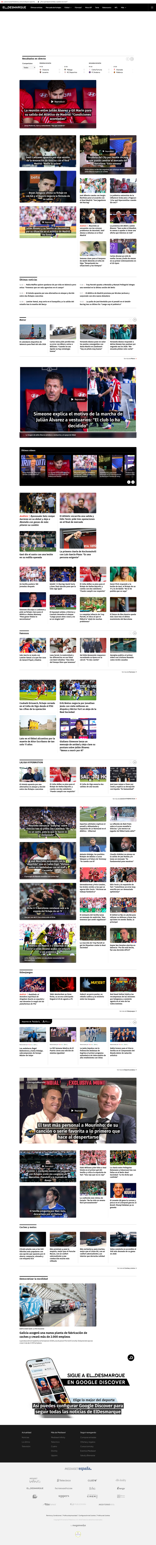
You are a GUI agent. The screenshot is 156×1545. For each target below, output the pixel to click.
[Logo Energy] (121, 1488)
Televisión (26, 1446)
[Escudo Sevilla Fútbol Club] (110, 16)
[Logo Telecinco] (64, 1480)
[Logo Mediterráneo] (107, 1504)
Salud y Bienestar (87, 1455)
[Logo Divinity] (121, 1480)
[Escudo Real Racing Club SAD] (84, 16)
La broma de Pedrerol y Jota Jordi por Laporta (19, 2)
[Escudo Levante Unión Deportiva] (71, 16)
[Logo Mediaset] (78, 1470)
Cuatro (54, 1446)
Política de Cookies (103, 1515)
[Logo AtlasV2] (49, 1504)
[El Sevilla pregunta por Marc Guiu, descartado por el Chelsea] (48, 1202)
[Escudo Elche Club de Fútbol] (54, 16)
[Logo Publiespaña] (78, 1504)
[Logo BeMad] (35, 1496)
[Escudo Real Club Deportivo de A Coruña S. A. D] (93, 16)
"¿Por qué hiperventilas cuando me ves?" (54, 2)
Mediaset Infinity (58, 1437)
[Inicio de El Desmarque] (14, 7)
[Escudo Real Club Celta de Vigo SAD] (45, 16)
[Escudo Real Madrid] (102, 16)
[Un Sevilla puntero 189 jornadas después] (33, 574)
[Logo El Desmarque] (35, 1488)
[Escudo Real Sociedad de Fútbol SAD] (106, 16)
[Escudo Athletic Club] (37, 16)
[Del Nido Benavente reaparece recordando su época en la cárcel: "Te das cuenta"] (93, 645)
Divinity (54, 1451)
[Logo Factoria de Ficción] (63, 1488)
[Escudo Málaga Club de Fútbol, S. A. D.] (76, 16)
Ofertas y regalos (87, 1442)
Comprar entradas (88, 1437)
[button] (57, 101)
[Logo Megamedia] (79, 1525)
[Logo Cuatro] (92, 1480)
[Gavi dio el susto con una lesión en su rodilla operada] (38, 541)
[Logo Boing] (92, 1488)
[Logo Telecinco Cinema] (92, 1496)
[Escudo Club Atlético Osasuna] (80, 16)
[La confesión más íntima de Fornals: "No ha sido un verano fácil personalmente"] (93, 1188)
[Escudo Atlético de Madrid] (41, 16)
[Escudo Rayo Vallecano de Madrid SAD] (89, 16)
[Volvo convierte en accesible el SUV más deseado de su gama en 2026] (123, 1239)
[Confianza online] (78, 1536)
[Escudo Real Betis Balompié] (97, 16)
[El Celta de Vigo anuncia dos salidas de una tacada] (93, 774)
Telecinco (55, 1442)
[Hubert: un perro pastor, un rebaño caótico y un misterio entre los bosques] (93, 984)
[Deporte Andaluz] (33, 1044)
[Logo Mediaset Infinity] (35, 1480)
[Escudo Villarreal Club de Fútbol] (119, 16)
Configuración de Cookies (87, 1515)
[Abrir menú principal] (152, 7)
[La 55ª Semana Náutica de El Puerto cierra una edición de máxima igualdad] (63, 1034)
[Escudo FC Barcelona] (63, 16)
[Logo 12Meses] (121, 1496)
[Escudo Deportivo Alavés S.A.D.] (50, 16)
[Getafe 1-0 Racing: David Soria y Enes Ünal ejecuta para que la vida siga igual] (63, 574)
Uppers (54, 1455)
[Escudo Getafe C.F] (67, 16)
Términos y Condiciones (53, 1515)
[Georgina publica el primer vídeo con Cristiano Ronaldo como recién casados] (123, 645)
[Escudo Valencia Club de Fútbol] (115, 16)
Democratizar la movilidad (32, 1329)
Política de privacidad (70, 1515)
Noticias (25, 1437)
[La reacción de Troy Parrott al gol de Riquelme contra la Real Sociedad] (93, 932)
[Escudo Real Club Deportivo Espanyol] (58, 16)
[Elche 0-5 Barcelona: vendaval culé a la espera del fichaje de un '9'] (48, 899)
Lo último (26, 1442)
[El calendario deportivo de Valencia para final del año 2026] (33, 331)
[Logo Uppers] (64, 1496)
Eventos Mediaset (88, 1451)
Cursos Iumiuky (87, 1446)
